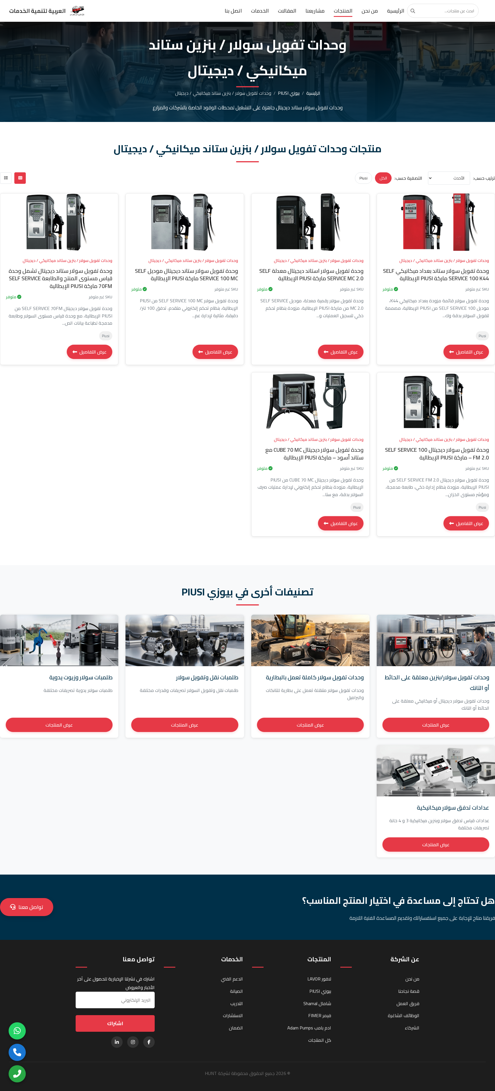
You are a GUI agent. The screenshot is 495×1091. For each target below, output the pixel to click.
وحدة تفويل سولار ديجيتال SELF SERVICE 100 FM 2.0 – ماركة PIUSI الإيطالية (437, 454)
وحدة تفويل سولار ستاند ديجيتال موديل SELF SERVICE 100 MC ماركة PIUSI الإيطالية (186, 275)
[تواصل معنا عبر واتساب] (17, 1030)
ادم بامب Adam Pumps (309, 1027)
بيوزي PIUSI (289, 93)
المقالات (287, 10)
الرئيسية (395, 10)
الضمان (236, 1027)
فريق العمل (407, 1003)
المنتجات (343, 10)
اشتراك (115, 1023)
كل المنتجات (319, 1040)
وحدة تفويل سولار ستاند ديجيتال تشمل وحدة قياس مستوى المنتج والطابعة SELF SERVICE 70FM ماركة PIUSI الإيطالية (60, 278)
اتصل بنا (233, 10)
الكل (383, 178)
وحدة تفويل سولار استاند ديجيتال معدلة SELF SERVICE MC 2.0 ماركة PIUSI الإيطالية (311, 275)
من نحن (370, 10)
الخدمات (260, 10)
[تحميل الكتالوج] (381, 216)
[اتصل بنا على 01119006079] (17, 1052)
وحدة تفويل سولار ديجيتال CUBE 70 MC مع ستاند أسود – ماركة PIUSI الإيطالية (314, 454)
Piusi (364, 178)
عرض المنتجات (435, 725)
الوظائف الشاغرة (403, 1015)
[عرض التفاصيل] (381, 203)
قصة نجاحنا (408, 991)
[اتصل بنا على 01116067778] (17, 1073)
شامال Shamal (317, 1003)
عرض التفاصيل (469, 352)
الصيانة (236, 991)
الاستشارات (233, 1015)
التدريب (236, 1003)
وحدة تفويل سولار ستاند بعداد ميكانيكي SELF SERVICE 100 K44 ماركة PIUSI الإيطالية (436, 275)
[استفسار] (381, 229)
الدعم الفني (232, 978)
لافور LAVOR (319, 978)
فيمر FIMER (319, 1015)
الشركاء (412, 1027)
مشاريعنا (315, 10)
